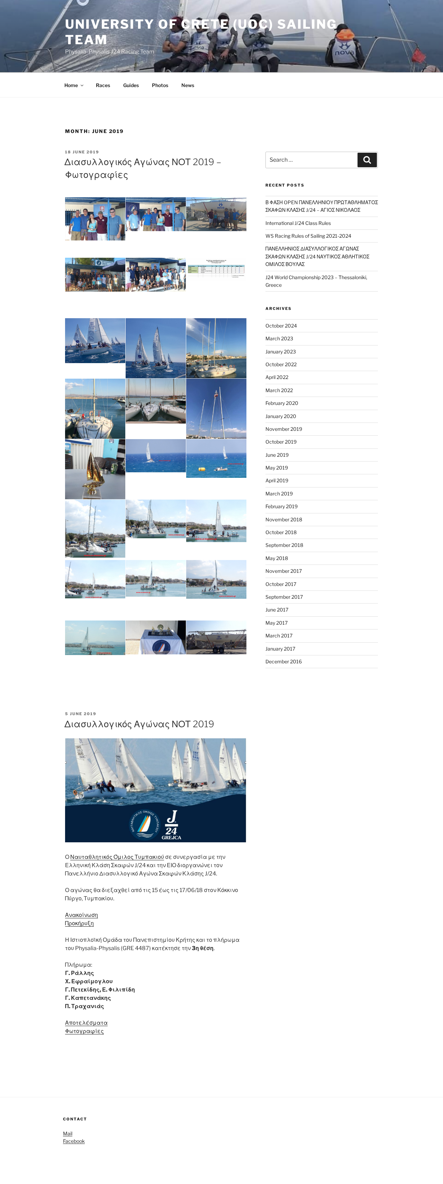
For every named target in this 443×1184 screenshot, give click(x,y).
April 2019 (276, 480)
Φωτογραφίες (84, 1031)
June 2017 (276, 610)
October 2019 (281, 442)
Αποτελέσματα (86, 1023)
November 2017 (283, 571)
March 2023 (279, 338)
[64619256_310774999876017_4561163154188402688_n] (95, 479)
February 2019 (281, 506)
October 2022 (281, 364)
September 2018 (284, 545)
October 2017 (280, 584)
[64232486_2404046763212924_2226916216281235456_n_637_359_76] (216, 637)
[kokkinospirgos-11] (95, 529)
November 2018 (283, 519)
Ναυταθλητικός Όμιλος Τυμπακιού (117, 857)
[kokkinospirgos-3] (216, 458)
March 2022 (279, 390)
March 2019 (279, 493)
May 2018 (276, 558)
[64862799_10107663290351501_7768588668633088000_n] (95, 419)
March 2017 (278, 635)
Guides (131, 85)
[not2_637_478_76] (95, 340)
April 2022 (276, 377)
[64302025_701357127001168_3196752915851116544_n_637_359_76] (156, 214)
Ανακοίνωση (81, 915)
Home (71, 85)
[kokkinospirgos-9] (156, 519)
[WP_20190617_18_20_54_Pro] (216, 214)
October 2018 (281, 532)
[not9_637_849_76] (156, 358)
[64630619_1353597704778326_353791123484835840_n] (216, 419)
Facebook (74, 1141)
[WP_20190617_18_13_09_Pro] (95, 275)
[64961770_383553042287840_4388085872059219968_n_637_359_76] (156, 637)
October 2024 (281, 326)
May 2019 (276, 468)
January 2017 (280, 649)
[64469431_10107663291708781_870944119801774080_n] (216, 358)
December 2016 (283, 661)
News (187, 85)
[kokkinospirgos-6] (156, 578)
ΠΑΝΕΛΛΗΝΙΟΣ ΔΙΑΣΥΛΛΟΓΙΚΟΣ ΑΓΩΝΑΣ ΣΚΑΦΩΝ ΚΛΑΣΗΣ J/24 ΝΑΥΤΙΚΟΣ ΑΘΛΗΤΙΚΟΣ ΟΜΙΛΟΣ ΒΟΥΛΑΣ (317, 256)
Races (103, 85)
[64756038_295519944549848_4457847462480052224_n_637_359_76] (156, 275)
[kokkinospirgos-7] (95, 579)
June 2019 (277, 455)
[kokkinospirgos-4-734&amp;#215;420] (95, 638)
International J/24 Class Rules (298, 223)
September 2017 (284, 597)
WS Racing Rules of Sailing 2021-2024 (308, 236)
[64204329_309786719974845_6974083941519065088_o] (156, 401)
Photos (160, 85)
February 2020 (281, 403)
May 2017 (276, 623)
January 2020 (280, 416)
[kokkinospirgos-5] (216, 579)
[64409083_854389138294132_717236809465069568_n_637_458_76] (95, 218)
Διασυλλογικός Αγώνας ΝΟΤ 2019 (139, 724)
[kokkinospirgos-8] (216, 521)
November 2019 (283, 429)
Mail (67, 1133)
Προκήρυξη (79, 923)
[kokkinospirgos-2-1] (156, 455)
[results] (216, 269)
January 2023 (280, 351)
